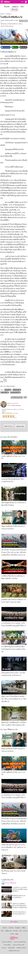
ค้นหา (22, 6)
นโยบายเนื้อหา (7, 944)
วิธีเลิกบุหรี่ (16, 390)
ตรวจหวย (11, 927)
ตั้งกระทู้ (14, 9)
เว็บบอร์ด (6, 6)
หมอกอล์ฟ (4, 392)
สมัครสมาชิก (20, 426)
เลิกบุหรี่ (7, 390)
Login (8, 426)
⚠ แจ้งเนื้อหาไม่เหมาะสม (16, 397)
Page (16, 934)
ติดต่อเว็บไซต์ (11, 947)
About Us (4, 947)
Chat (2, 930)
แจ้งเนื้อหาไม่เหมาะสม (14, 950)
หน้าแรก (2, 13)
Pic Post (15, 930)
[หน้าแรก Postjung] (7, 1)
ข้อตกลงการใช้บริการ (7, 942)
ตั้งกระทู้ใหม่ (14, 922)
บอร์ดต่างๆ (15, 6)
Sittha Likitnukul (9, 26)
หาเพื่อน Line (8, 930)
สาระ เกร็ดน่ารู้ (10, 883)
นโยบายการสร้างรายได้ (18, 944)
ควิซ (20, 930)
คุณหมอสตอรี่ (15, 392)
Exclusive (8, 13)
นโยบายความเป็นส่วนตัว (20, 942)
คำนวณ (25, 930)
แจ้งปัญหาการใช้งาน (21, 947)
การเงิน (12, 934)
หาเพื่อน (23, 927)
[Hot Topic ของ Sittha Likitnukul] (3, 407)
